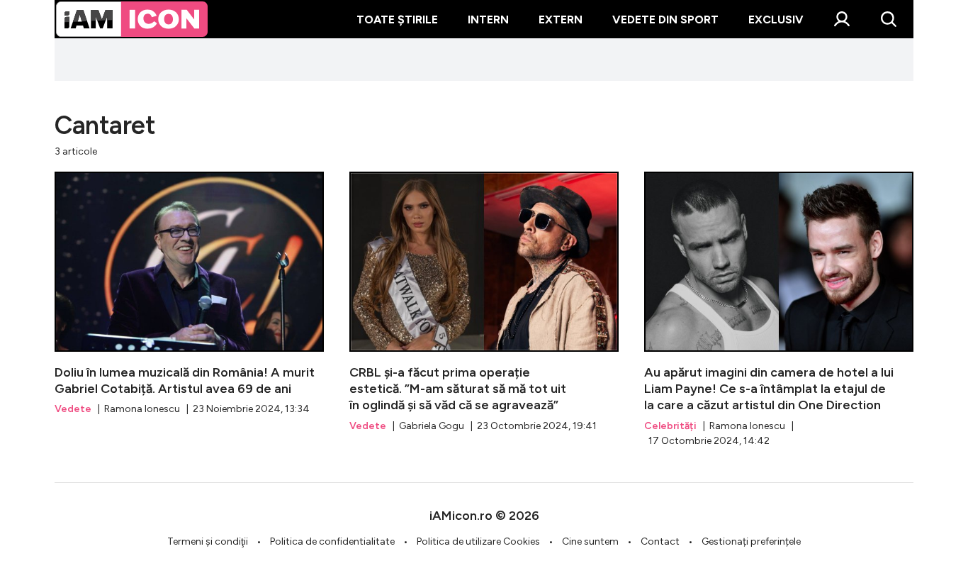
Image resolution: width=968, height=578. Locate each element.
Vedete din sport (665, 19)
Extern (561, 19)
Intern (488, 19)
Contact (660, 541)
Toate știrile (397, 19)
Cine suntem (590, 541)
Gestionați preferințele (751, 541)
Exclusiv (776, 19)
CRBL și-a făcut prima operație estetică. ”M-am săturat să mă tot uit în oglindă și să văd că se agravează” (484, 302)
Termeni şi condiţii (207, 541)
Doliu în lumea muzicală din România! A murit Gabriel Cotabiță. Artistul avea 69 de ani (189, 294)
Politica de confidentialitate (332, 541)
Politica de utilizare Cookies (478, 541)
